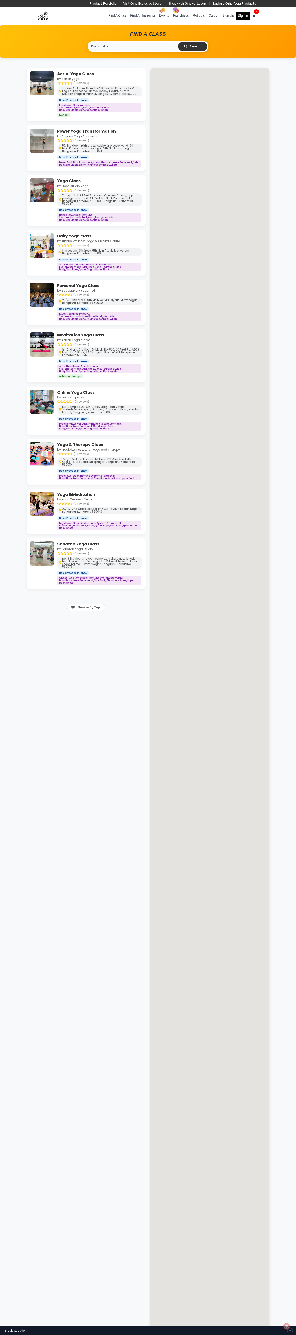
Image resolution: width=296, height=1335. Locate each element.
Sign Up (228, 15)
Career (213, 15)
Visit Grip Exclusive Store (142, 3)
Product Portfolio (103, 3)
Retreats (199, 15)
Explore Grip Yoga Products (234, 3)
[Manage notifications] (286, 1326)
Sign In (243, 16)
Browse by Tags (89, 607)
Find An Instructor (142, 15)
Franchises (181, 15)
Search (195, 46)
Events (164, 15)
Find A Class (117, 15)
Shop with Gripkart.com (187, 3)
